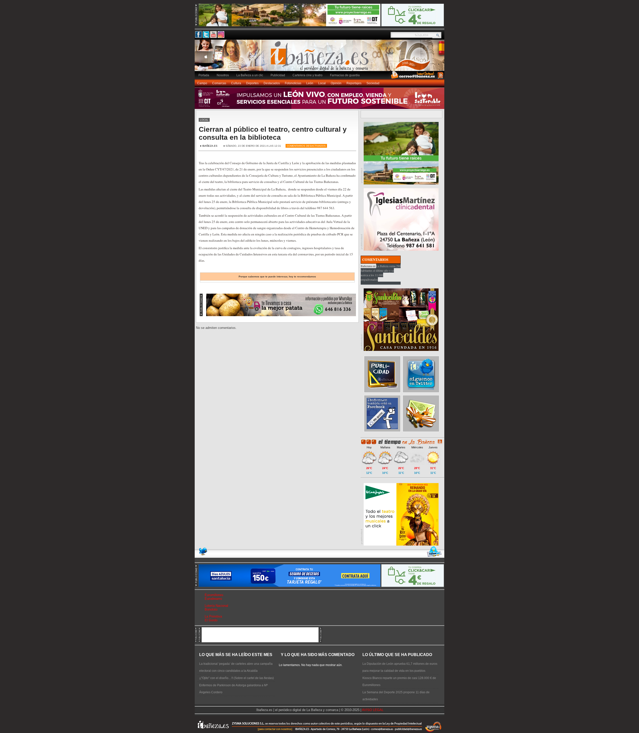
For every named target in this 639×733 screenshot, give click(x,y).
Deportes (252, 83)
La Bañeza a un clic (249, 75)
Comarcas (219, 83)
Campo (202, 83)
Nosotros (223, 75)
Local (322, 83)
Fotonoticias (293, 83)
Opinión (336, 83)
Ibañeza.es (320, 58)
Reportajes (353, 83)
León (309, 83)
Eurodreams (213, 599)
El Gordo (211, 620)
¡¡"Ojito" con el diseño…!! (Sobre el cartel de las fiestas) (236, 678)
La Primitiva (213, 616)
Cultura (236, 83)
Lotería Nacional (216, 606)
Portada (203, 75)
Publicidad (278, 75)
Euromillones (214, 595)
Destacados (272, 83)
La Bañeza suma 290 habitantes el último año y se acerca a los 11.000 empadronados (381, 272)
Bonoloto (211, 609)
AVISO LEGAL (372, 710)
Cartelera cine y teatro (307, 75)
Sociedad (372, 83)
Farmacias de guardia (345, 75)
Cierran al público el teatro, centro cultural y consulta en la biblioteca (273, 133)
